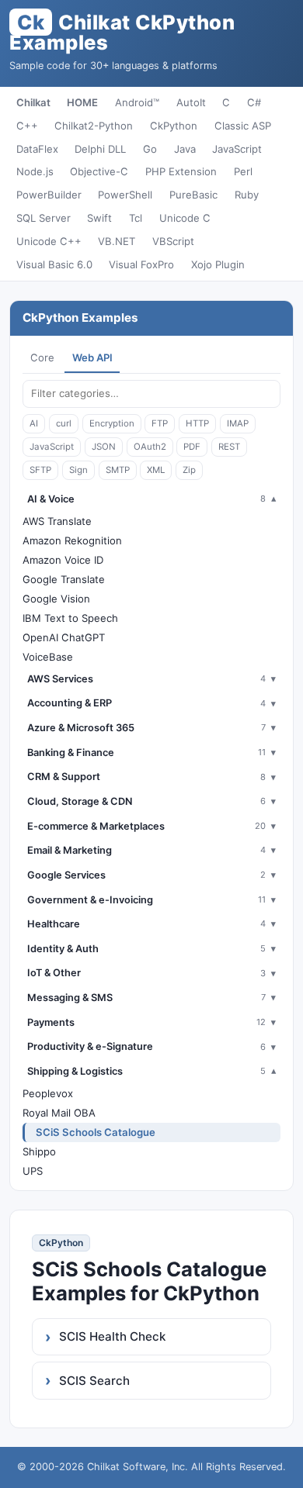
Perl (243, 171)
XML (156, 469)
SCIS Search (94, 1380)
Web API (92, 357)
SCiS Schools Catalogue (95, 1132)
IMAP (238, 423)
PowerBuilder (49, 194)
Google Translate (64, 579)
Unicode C (185, 218)
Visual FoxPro (141, 264)
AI (34, 423)
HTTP (197, 423)
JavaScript (237, 149)
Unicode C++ (49, 241)
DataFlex (37, 149)
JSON (104, 446)
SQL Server (43, 218)
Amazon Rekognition (72, 540)
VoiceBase (48, 657)
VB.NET (116, 241)
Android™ (137, 102)
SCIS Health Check (112, 1336)
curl (63, 423)
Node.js (35, 171)
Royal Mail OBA (59, 1113)
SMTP (118, 469)
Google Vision (56, 598)
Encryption (111, 423)
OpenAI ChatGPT (64, 637)
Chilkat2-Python (93, 125)
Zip (189, 469)
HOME (82, 102)
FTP (160, 423)
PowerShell (125, 194)
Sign (78, 469)
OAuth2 (150, 446)
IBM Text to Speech (70, 618)
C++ (27, 125)
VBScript (173, 241)
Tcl (135, 218)
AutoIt (191, 102)
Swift (99, 218)
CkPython (173, 125)
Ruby (247, 194)
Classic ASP (242, 125)
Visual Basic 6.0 (54, 264)
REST (229, 446)
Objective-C (99, 171)
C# (254, 102)
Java (185, 149)
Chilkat (33, 102)
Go (150, 149)
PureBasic (193, 194)
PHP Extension (181, 171)
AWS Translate (57, 521)
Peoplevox (48, 1093)
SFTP (40, 469)
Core (42, 357)
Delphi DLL (100, 149)
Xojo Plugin (218, 264)
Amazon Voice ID (63, 560)
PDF (191, 446)
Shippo (39, 1151)
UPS (33, 1171)
